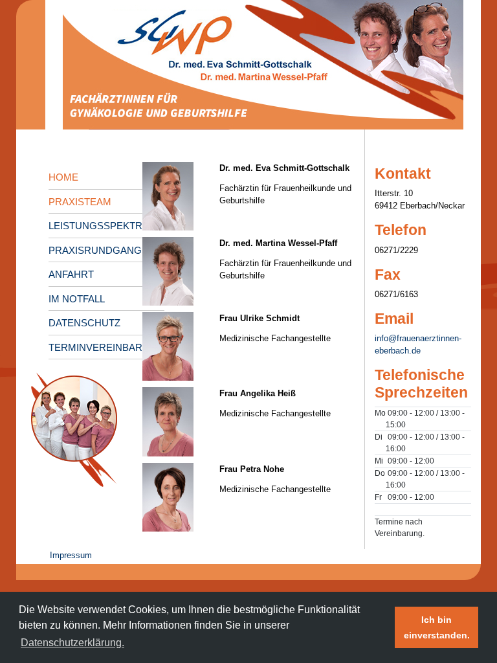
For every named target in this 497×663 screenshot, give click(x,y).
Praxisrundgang (95, 250)
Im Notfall (77, 298)
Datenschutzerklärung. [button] (72, 642)
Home (63, 177)
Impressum (71, 555)
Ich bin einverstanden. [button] (437, 627)
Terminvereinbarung (106, 347)
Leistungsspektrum (103, 225)
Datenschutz (84, 322)
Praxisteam (80, 201)
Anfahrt (71, 274)
